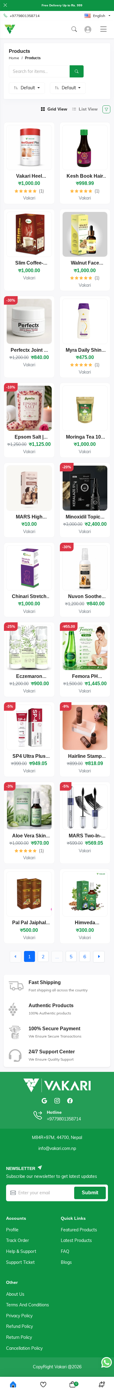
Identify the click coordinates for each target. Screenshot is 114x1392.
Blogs (66, 1262)
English (99, 15)
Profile (12, 1230)
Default (28, 88)
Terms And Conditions (27, 1305)
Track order (17, 1240)
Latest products (76, 1240)
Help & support (21, 1251)
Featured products (79, 1230)
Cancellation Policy (24, 1348)
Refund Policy (19, 1326)
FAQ (65, 1251)
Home (14, 58)
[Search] (77, 71)
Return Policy (19, 1337)
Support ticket (20, 1262)
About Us (15, 1294)
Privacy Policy (19, 1315)
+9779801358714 (25, 15)
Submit (90, 1192)
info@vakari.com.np (57, 1148)
